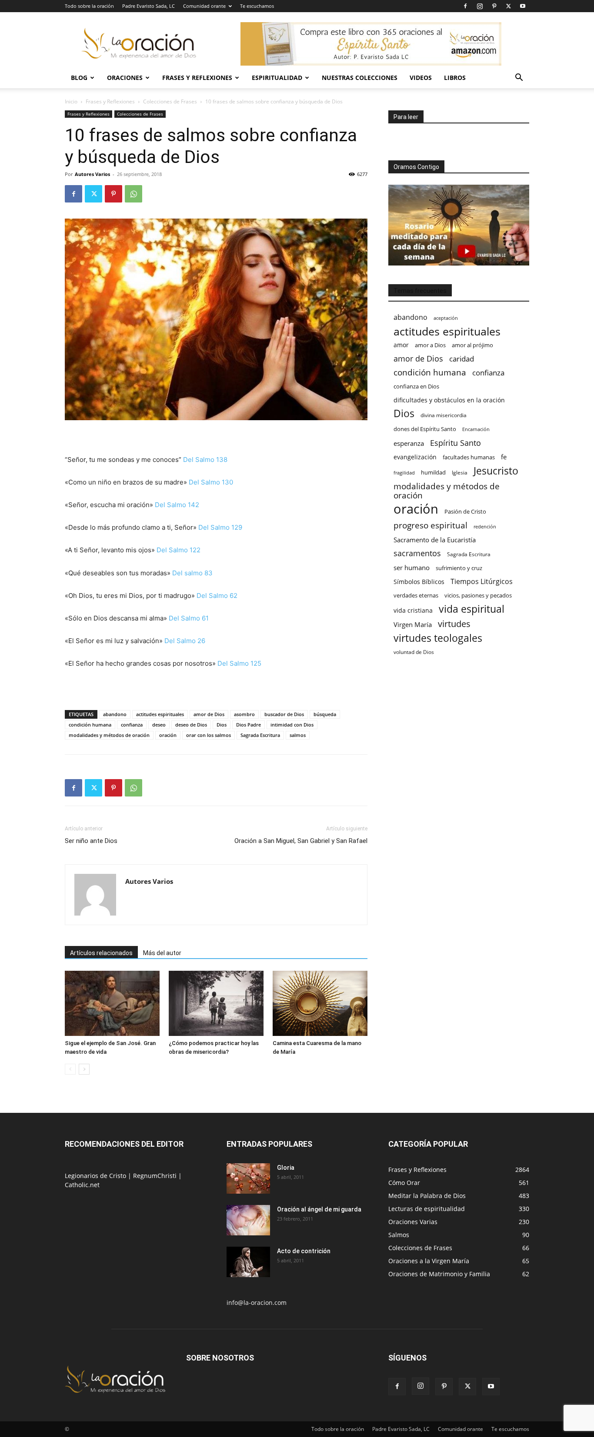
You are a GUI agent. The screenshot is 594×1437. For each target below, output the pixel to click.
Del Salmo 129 (220, 527)
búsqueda (325, 714)
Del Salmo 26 (184, 641)
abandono (115, 714)
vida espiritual (471, 609)
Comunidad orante (204, 6)
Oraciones (125, 77)
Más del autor (162, 952)
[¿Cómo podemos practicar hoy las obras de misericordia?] (216, 1003)
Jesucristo (496, 470)
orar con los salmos (208, 735)
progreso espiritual (430, 525)
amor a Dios (430, 345)
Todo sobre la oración (89, 6)
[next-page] (84, 1069)
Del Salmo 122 (178, 550)
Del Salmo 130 (211, 482)
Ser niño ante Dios (91, 841)
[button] (518, 78)
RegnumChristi (155, 1176)
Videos (421, 77)
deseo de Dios (191, 724)
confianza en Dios (416, 386)
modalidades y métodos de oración (109, 735)
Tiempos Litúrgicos (482, 581)
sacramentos (417, 553)
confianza (132, 724)
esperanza (409, 443)
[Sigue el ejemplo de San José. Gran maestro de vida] (112, 1003)
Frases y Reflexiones (197, 77)
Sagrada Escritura (260, 735)
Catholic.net (82, 1185)
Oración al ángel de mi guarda (319, 1209)
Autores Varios (92, 174)
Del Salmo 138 (205, 459)
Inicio (71, 101)
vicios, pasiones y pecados (478, 595)
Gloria (285, 1167)
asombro (244, 714)
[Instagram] (479, 6)
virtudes (454, 623)
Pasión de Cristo (465, 511)
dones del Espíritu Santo (425, 429)
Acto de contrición (303, 1251)
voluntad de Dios (414, 652)
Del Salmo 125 (239, 663)
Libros (455, 77)
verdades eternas (416, 595)
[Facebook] (465, 6)
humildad (433, 472)
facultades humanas (469, 457)
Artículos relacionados (101, 952)
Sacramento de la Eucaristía (435, 539)
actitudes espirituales (160, 714)
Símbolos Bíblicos (419, 581)
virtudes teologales (438, 638)
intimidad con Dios (292, 724)
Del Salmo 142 (177, 505)
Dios (222, 724)
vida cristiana (413, 610)
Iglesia (459, 472)
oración (168, 735)
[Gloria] (248, 1178)
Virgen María (413, 624)
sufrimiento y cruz (459, 568)
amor (401, 345)
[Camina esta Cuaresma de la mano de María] (320, 1003)
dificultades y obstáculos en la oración (449, 400)
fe (504, 456)
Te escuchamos (257, 6)
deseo (159, 724)
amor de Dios (209, 714)
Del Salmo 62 (217, 595)
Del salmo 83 (192, 573)
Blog (79, 77)
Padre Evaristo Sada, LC (148, 6)
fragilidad (404, 473)
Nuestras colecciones (359, 77)
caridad (461, 358)
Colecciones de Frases (170, 101)
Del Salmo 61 (189, 618)
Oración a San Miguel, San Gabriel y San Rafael (300, 841)
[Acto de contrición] (248, 1262)
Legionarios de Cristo (96, 1176)
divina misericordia (443, 415)
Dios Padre (248, 724)
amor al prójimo (472, 345)
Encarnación (476, 429)
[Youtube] (522, 6)
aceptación (446, 318)
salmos (298, 735)
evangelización (415, 457)
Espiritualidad (277, 77)
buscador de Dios (284, 714)
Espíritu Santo (455, 443)
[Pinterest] (494, 6)
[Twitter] (508, 6)
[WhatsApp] (133, 193)
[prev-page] (70, 1069)
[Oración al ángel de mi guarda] (248, 1220)
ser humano (412, 567)
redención (485, 526)
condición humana (90, 724)
